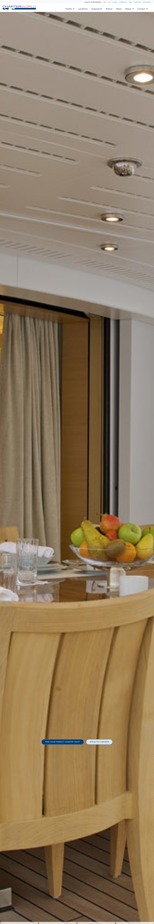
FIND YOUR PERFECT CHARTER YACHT (62, 742)
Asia (130, 2)
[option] (77, 462)
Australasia (146, 2)
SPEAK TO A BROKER (99, 742)
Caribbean (137, 2)
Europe (114, 2)
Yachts (68, 8)
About (128, 8)
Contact (141, 8)
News (119, 8)
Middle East (123, 2)
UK (109, 2)
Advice (109, 8)
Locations (83, 8)
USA (104, 2)
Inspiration (96, 8)
